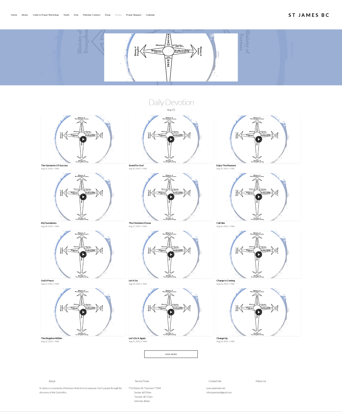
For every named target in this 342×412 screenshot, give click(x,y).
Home (14, 14)
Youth (66, 14)
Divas (108, 14)
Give (76, 14)
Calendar (150, 14)
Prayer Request (133, 14)
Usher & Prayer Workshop (46, 14)
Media (118, 14)
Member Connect (91, 14)
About (25, 14)
